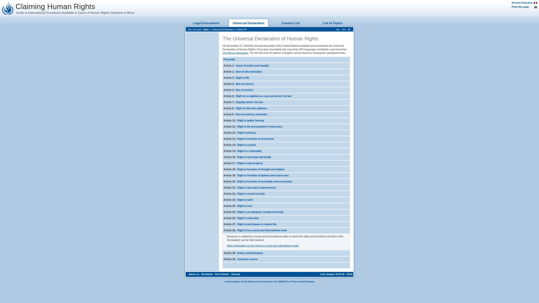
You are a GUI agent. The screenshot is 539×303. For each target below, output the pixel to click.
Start (206, 29)
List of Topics (333, 23)
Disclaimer (207, 274)
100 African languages (235, 53)
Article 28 (241, 29)
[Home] (8, 8)
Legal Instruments (206, 23)
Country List (291, 23)
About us (194, 274)
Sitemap (235, 274)
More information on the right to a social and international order (263, 245)
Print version (222, 274)
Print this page (520, 6)
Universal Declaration (248, 23)
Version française (522, 2)
